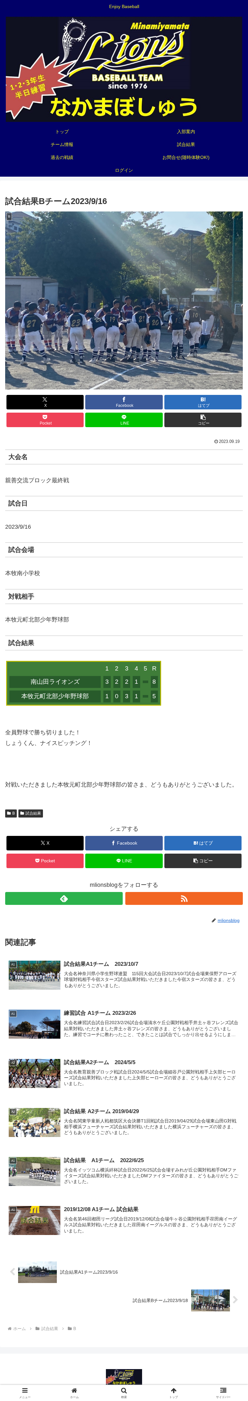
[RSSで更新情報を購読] (184, 898)
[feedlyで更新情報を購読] (64, 898)
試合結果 (33, 813)
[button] (203, 420)
